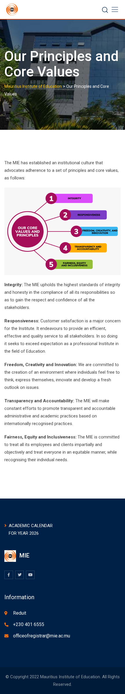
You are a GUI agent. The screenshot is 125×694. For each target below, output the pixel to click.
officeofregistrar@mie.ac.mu (41, 636)
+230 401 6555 (28, 624)
